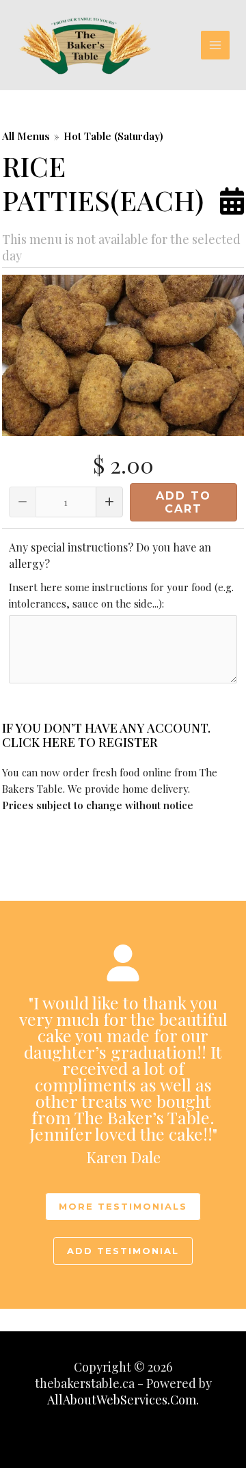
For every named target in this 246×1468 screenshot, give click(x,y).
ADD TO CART (183, 502)
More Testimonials (123, 1206)
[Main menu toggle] (215, 45)
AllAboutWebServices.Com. (123, 1399)
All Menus (26, 136)
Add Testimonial (123, 1250)
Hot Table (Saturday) (113, 136)
